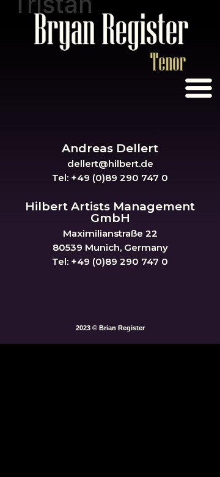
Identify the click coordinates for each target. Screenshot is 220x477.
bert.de (136, 163)
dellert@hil (93, 163)
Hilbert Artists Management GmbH (110, 212)
